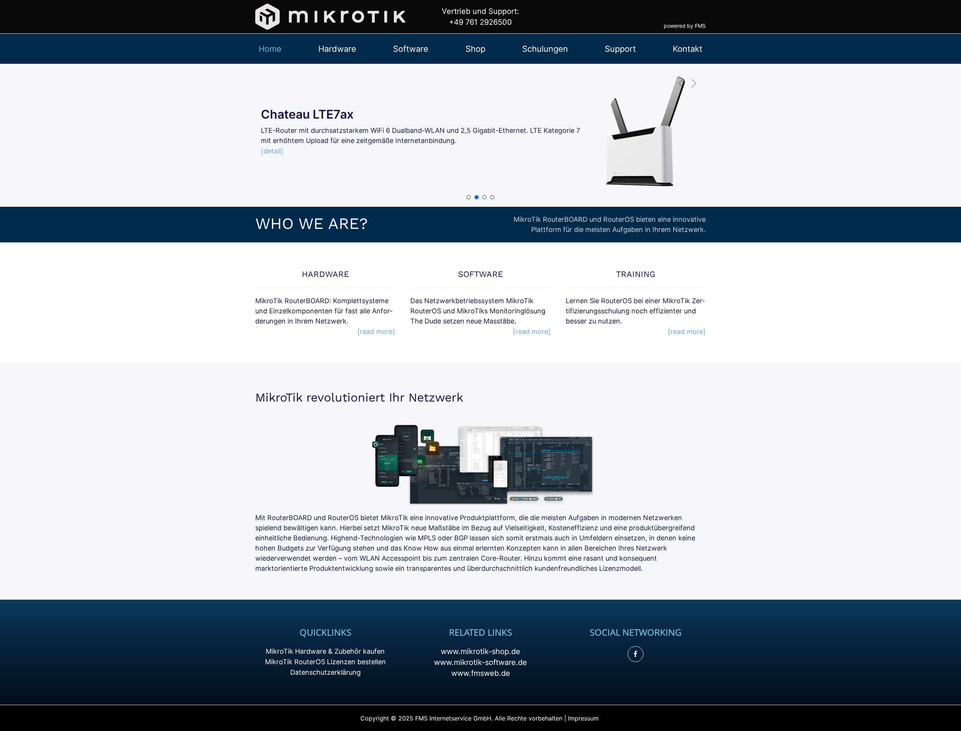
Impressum (583, 718)
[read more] (376, 331)
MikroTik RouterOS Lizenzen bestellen (325, 662)
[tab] (469, 197)
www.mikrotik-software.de (480, 662)
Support (620, 49)
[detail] (272, 151)
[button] (681, 83)
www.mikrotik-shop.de (480, 651)
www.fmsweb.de (480, 673)
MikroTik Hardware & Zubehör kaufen (325, 651)
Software (410, 49)
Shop (475, 49)
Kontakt (687, 49)
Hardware (337, 49)
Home (270, 49)
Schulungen (545, 49)
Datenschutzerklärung (325, 672)
